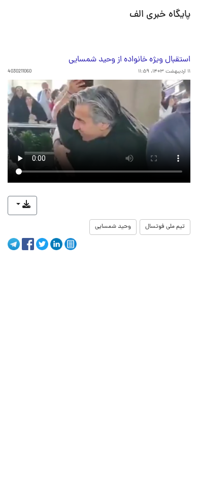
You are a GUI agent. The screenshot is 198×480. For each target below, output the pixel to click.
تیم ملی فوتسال (165, 226)
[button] (22, 205)
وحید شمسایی (113, 226)
